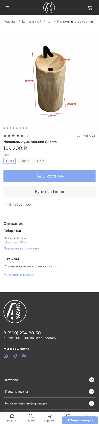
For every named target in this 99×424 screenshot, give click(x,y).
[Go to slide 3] (10, 128)
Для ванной (32, 21)
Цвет (7, 154)
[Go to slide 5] (17, 128)
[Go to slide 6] (20, 128)
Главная (10, 21)
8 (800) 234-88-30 (22, 332)
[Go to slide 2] (7, 128)
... (49, 21)
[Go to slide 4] (14, 128)
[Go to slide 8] (26, 128)
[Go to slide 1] (4, 128)
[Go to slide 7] (23, 128)
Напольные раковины (75, 21)
